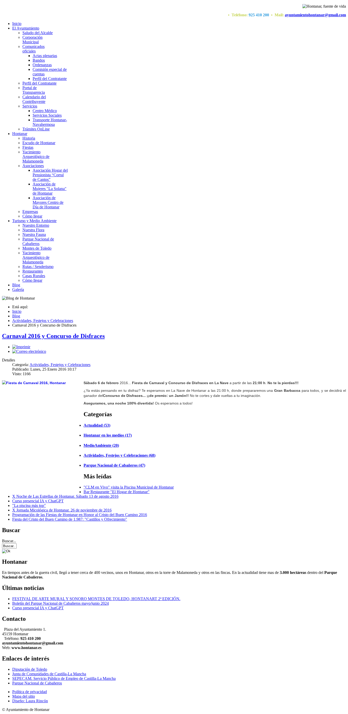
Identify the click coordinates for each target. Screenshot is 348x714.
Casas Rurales (33, 276)
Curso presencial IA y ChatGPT (38, 608)
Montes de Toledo (36, 248)
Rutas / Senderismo (37, 266)
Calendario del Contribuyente (34, 99)
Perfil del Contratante (50, 78)
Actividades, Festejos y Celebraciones (60, 364)
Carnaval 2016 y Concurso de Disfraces (53, 336)
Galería (18, 289)
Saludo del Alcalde (37, 33)
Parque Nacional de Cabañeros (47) (114, 465)
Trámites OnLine (36, 129)
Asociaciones (33, 166)
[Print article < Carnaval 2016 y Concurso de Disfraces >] (21, 347)
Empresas (30, 211)
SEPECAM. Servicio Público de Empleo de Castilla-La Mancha (64, 678)
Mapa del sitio (23, 696)
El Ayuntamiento (25, 28)
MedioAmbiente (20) (101, 445)
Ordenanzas (42, 65)
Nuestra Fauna (34, 234)
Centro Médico (45, 111)
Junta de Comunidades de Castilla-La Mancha (49, 674)
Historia (28, 138)
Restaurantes (32, 271)
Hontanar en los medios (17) (108, 435)
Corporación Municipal (32, 39)
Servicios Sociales (47, 115)
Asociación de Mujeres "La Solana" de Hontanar (49, 188)
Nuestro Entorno (35, 225)
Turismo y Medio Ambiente (34, 221)
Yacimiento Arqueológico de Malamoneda (35, 156)
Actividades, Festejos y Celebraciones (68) (119, 455)
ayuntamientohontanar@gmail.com (315, 15)
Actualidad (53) (97, 425)
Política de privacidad (29, 692)
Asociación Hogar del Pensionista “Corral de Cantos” (50, 175)
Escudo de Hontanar (38, 143)
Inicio (16, 23)
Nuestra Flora (33, 230)
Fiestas (27, 147)
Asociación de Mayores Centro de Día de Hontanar (48, 202)
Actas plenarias (45, 55)
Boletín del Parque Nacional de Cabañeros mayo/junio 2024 (60, 603)
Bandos (39, 60)
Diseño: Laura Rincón (30, 701)
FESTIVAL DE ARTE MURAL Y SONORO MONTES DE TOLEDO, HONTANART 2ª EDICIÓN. (96, 599)
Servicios (29, 106)
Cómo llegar (32, 216)
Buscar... (9, 541)
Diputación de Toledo (29, 669)
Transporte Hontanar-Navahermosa (50, 122)
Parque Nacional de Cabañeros (38, 241)
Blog (16, 285)
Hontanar (19, 133)
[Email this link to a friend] (29, 351)
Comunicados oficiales (33, 48)
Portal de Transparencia (33, 90)
